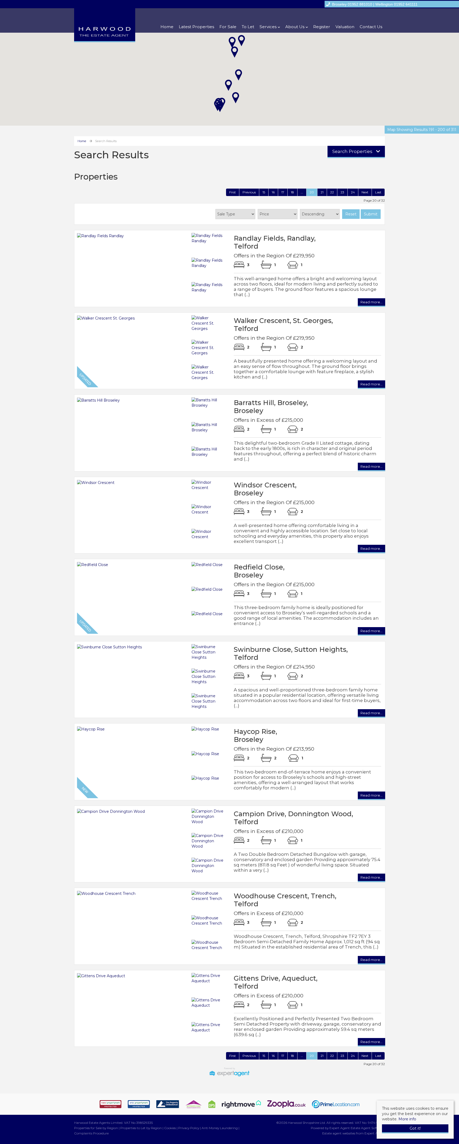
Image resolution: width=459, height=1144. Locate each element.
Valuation (344, 26)
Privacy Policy (188, 1128)
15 (263, 192)
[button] (238, 74)
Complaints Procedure (91, 1133)
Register (321, 26)
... (302, 192)
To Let (248, 26)
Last (378, 192)
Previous (249, 192)
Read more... (371, 303)
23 (342, 192)
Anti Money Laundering (220, 1128)
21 (322, 192)
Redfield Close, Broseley (259, 571)
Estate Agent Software (368, 1128)
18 (292, 192)
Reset (350, 214)
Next (365, 192)
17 (282, 192)
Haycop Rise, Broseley (255, 735)
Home (166, 26)
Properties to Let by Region (141, 1128)
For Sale (227, 26)
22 (332, 192)
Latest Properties (196, 26)
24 (353, 192)
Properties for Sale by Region (96, 1128)
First (232, 192)
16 (273, 192)
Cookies (170, 1128)
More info (407, 1119)
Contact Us (371, 26)
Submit (370, 214)
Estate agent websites (338, 1133)
